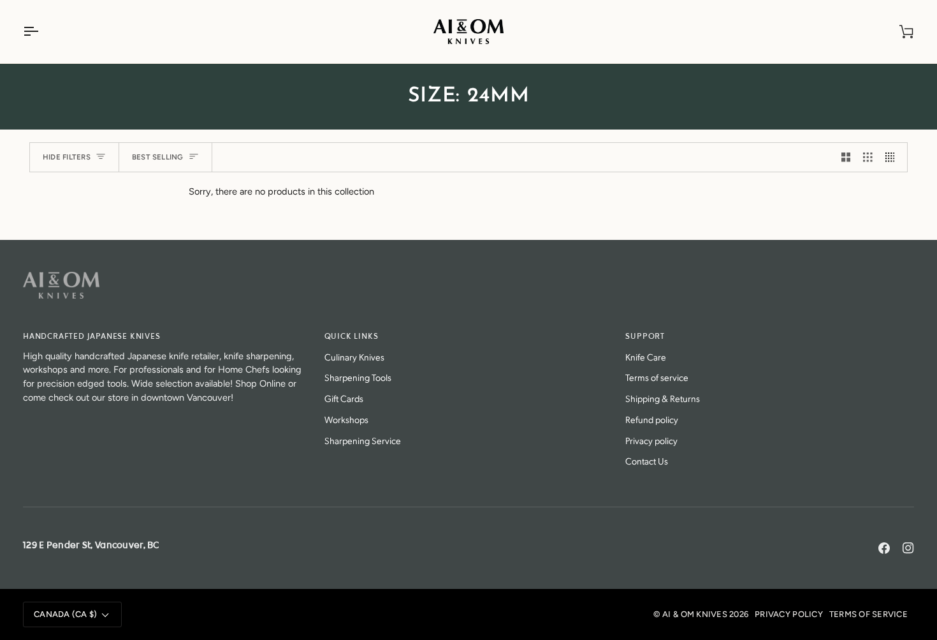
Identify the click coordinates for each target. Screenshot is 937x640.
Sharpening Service (362, 440)
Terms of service (656, 377)
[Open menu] (42, 31)
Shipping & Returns (662, 398)
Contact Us (646, 460)
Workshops (346, 419)
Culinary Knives (354, 356)
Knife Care (645, 356)
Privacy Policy (789, 614)
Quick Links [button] (351, 336)
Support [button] (645, 336)
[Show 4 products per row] (893, 157)
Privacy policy (651, 440)
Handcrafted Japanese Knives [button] (92, 336)
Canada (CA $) (65, 614)
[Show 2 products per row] (846, 157)
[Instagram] (908, 548)
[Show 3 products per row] (868, 157)
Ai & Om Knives (694, 614)
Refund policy (651, 419)
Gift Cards (343, 398)
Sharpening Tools (357, 377)
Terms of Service (868, 614)
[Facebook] (884, 548)
